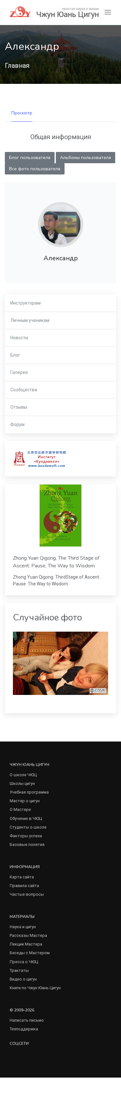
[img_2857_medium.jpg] (60, 663)
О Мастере (20, 809)
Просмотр (21, 113)
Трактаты (19, 970)
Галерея (19, 372)
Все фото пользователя (34, 169)
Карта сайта (22, 877)
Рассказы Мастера (28, 935)
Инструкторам (25, 303)
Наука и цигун (23, 926)
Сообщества (23, 389)
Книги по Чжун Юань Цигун (35, 987)
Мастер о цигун (25, 800)
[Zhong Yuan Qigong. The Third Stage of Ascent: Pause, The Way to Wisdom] (60, 515)
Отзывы (18, 407)
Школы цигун (22, 783)
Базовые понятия (27, 844)
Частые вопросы (27, 894)
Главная (17, 65)
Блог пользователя (29, 158)
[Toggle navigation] (108, 12)
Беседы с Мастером (30, 952)
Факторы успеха (26, 835)
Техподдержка (24, 1028)
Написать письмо (27, 1020)
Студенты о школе (28, 827)
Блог (15, 355)
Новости (19, 337)
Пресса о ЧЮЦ (24, 961)
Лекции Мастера (26, 944)
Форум (17, 424)
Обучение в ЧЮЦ (26, 818)
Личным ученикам (29, 320)
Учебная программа (29, 792)
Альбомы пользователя (85, 158)
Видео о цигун (23, 979)
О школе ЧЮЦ (23, 774)
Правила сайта (24, 885)
